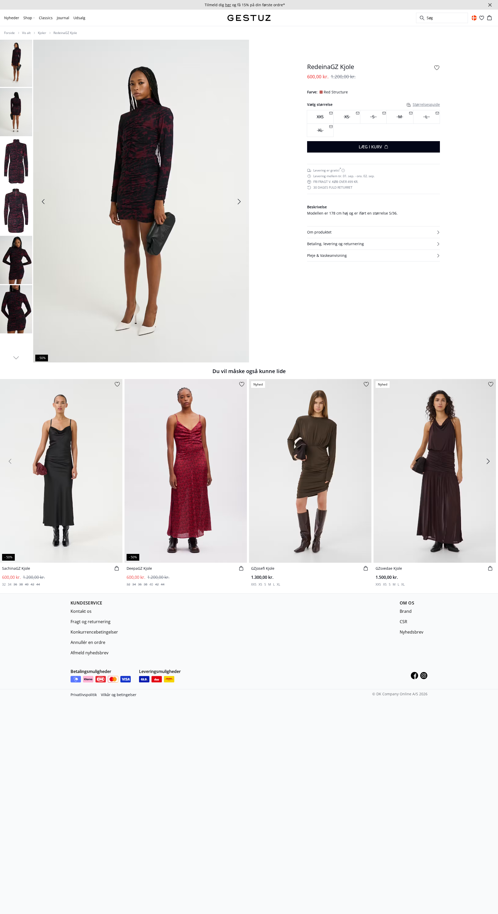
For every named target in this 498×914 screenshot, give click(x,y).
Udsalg (79, 17)
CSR (403, 621)
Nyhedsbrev (411, 632)
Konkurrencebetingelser (94, 632)
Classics (46, 17)
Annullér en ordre (88, 642)
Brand (406, 611)
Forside (9, 33)
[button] (373, 232)
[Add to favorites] (437, 68)
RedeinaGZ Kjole (65, 33)
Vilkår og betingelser (118, 694)
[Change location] (474, 18)
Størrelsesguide (426, 104)
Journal (63, 17)
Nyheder (11, 17)
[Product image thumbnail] (16, 63)
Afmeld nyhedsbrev (89, 653)
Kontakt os (81, 611)
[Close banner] (490, 5)
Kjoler (42, 33)
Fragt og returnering (90, 621)
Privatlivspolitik (84, 694)
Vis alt (26, 33)
